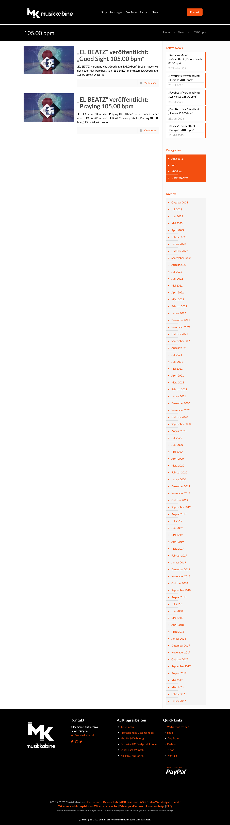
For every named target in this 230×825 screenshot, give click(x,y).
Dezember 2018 (180, 569)
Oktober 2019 (179, 500)
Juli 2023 (176, 209)
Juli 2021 (176, 354)
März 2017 (177, 687)
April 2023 (177, 230)
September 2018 (181, 590)
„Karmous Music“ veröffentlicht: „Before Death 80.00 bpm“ (185, 59)
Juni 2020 (177, 444)
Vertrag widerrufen (178, 726)
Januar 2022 (178, 313)
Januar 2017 (178, 700)
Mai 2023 (177, 223)
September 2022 (181, 257)
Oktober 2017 (179, 659)
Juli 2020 (176, 437)
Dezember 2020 (180, 403)
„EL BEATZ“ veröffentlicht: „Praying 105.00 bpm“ (113, 103)
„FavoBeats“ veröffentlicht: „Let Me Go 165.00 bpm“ (184, 94)
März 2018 (177, 631)
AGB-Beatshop (129, 802)
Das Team (173, 738)
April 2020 (177, 458)
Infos (174, 164)
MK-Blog (176, 171)
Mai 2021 (177, 368)
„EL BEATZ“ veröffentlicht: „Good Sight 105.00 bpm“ (113, 55)
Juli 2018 (176, 603)
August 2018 (178, 597)
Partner (171, 744)
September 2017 (181, 666)
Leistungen (127, 726)
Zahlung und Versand (131, 806)
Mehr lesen (150, 82)
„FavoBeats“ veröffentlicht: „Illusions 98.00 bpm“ (184, 77)
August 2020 (178, 430)
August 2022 (178, 264)
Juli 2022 (176, 271)
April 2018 (177, 624)
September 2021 (181, 340)
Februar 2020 (179, 472)
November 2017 (180, 652)
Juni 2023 (177, 216)
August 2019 (178, 513)
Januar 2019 (178, 562)
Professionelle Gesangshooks (138, 732)
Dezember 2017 (180, 645)
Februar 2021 (179, 389)
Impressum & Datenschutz (102, 802)
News (181, 32)
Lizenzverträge (155, 806)
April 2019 (177, 541)
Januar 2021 (178, 396)
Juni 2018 (177, 610)
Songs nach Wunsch (132, 749)
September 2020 (181, 424)
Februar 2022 (179, 306)
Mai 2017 (177, 680)
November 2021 (180, 327)
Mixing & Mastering (132, 755)
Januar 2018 (178, 638)
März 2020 (177, 465)
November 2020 (180, 410)
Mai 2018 (177, 617)
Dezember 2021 (180, 320)
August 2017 (178, 673)
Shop (170, 732)
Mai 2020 (177, 451)
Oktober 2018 (179, 583)
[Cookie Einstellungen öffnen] (7, 820)
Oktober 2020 (179, 417)
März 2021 (177, 382)
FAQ (169, 806)
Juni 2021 (177, 361)
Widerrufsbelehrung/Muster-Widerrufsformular (87, 806)
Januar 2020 (178, 479)
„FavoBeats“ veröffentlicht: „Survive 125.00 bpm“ (184, 111)
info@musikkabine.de (83, 735)
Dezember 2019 (180, 486)
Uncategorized (179, 177)
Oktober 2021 (179, 334)
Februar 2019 (179, 555)
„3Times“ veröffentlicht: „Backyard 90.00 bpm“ (182, 128)
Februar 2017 (179, 693)
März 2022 (177, 299)
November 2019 (180, 493)
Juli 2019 (176, 520)
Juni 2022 (177, 278)
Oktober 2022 (179, 250)
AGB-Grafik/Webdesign (154, 802)
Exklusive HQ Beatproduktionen (139, 744)
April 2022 (177, 292)
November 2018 (180, 576)
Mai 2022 (177, 285)
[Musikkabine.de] (50, 12)
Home (166, 32)
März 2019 (177, 548)
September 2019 (181, 507)
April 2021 (177, 375)
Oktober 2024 (179, 202)
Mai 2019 (177, 534)
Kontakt (172, 755)
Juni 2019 (177, 527)
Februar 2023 (179, 237)
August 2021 (178, 347)
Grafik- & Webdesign (133, 738)
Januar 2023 (178, 244)
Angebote (177, 158)
